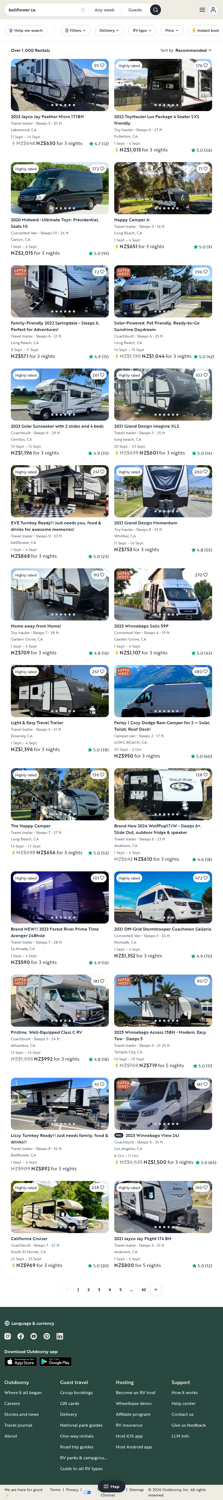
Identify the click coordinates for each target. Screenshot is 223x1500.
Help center (184, 1403)
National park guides (81, 1425)
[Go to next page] (155, 1289)
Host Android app (134, 1447)
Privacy (72, 1489)
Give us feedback (189, 1425)
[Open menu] (209, 9)
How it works (185, 1392)
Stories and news (21, 1414)
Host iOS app (129, 1436)
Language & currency (32, 1323)
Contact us (183, 1414)
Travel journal (18, 1425)
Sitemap (136, 1489)
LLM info (180, 1436)
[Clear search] (83, 10)
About (10, 1436)
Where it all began (23, 1392)
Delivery (68, 1414)
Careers (12, 1403)
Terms (55, 1489)
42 (144, 1289)
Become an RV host (136, 1392)
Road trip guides (76, 1447)
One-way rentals (77, 1436)
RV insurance (129, 1425)
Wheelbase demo (134, 1403)
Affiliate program (133, 1414)
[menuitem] (76, 30)
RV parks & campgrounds (86, 1457)
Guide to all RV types (81, 1468)
